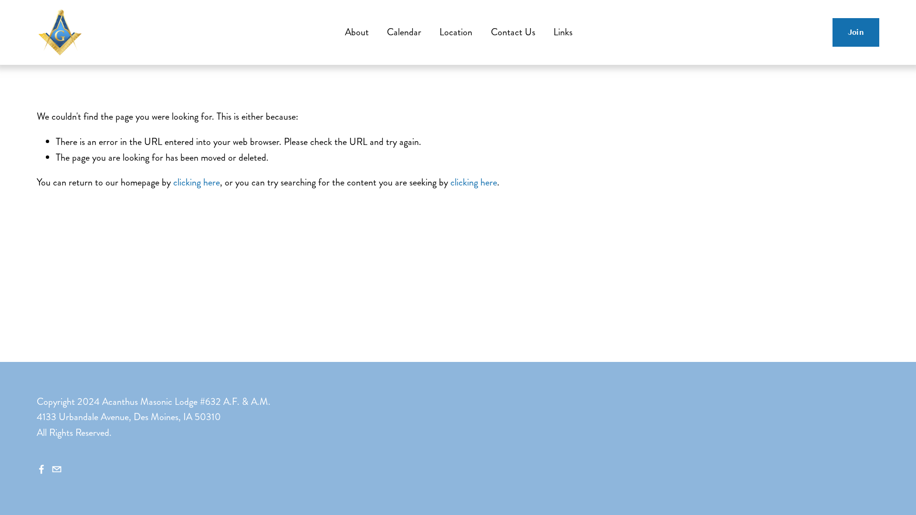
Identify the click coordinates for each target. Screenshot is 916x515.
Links (562, 32)
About (357, 32)
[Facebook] (41, 469)
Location (455, 32)
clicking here (196, 182)
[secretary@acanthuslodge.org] (57, 469)
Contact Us (513, 32)
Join (856, 32)
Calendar (404, 32)
